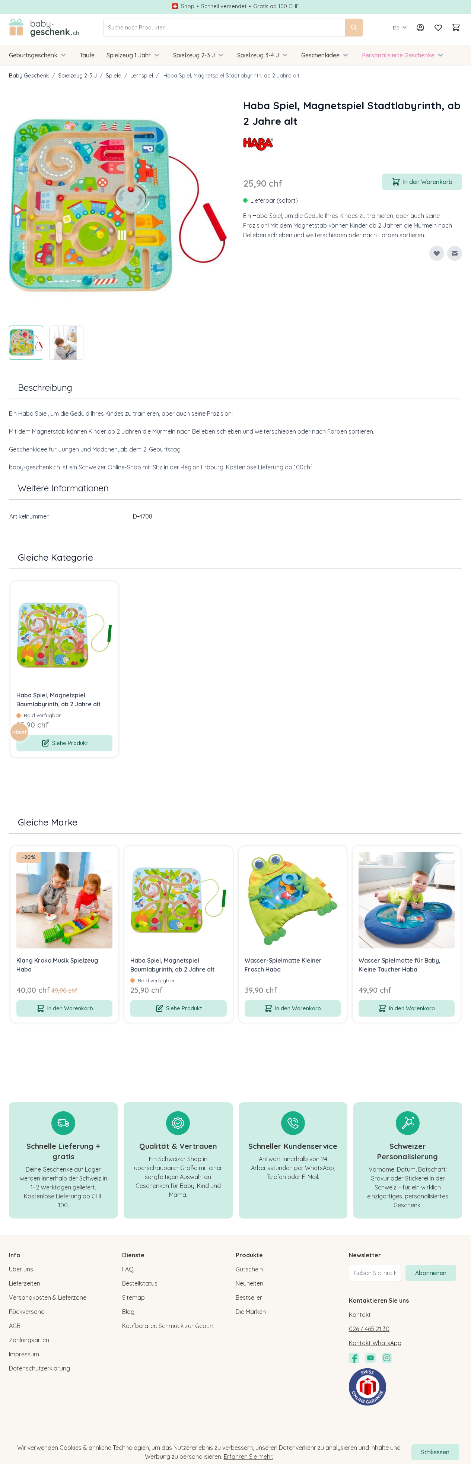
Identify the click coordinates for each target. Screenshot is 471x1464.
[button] (258, 144)
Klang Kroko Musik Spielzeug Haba (57, 965)
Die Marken (251, 1311)
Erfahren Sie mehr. (248, 1456)
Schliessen (435, 1452)
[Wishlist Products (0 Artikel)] (438, 28)
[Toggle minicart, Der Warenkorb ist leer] (456, 28)
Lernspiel (141, 75)
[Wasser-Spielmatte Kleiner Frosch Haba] (293, 900)
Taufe (87, 55)
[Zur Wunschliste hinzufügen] (436, 253)
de (396, 27)
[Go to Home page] (44, 27)
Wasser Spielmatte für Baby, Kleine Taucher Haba (399, 965)
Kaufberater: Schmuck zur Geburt (168, 1326)
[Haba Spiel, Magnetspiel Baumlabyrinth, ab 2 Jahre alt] (64, 635)
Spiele (113, 75)
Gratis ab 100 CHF (276, 6)
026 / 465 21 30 (369, 1329)
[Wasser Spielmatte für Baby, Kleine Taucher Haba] (407, 900)
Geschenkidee (320, 55)
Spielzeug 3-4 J (258, 55)
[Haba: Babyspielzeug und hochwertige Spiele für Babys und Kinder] (258, 144)
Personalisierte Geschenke (398, 55)
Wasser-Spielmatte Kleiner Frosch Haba (283, 965)
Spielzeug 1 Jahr (128, 55)
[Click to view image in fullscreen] (118, 207)
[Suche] (354, 28)
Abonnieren (430, 1273)
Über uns (21, 1269)
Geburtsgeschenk (33, 55)
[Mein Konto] (420, 28)
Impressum (24, 1354)
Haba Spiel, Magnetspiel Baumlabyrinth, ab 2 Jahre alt (58, 699)
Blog (128, 1311)
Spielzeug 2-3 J (194, 55)
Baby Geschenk (29, 75)
